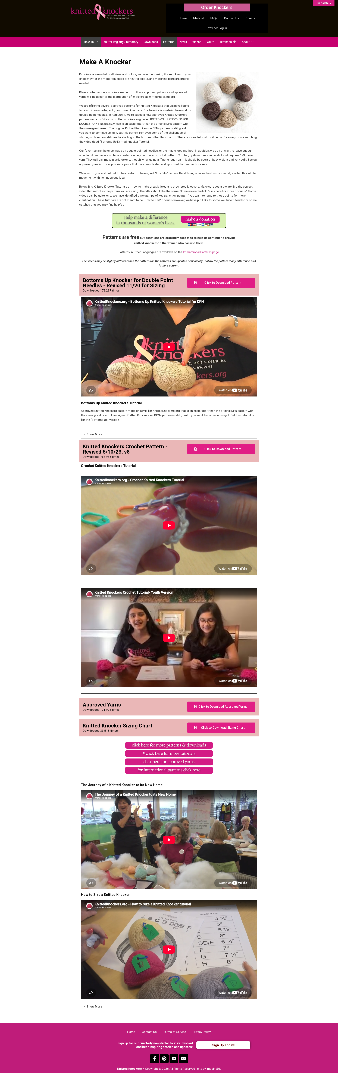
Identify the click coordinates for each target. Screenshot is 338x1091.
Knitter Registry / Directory (121, 42)
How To (89, 42)
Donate (250, 18)
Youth (210, 42)
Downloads (150, 42)
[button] (217, 7)
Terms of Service (174, 1032)
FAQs (213, 18)
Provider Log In (217, 28)
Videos (196, 42)
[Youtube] (174, 1058)
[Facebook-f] (154, 1058)
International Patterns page (201, 252)
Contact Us (231, 18)
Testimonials (228, 42)
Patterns (168, 42)
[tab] (169, 434)
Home (183, 18)
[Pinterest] (164, 1058)
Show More (94, 434)
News (183, 42)
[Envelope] (183, 1058)
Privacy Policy (202, 1032)
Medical (198, 18)
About (246, 42)
